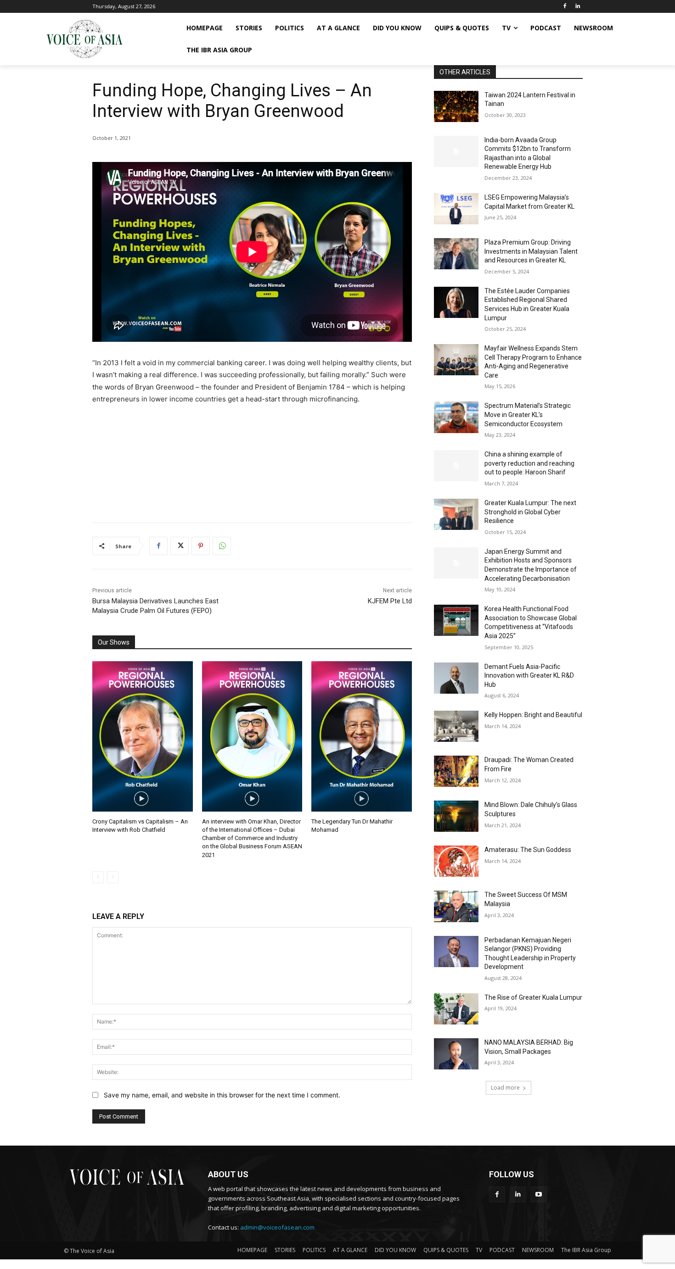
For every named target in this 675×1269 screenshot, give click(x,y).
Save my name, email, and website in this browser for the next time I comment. (222, 1095)
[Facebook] (564, 6)
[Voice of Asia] (84, 39)
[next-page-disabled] (112, 877)
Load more (505, 1087)
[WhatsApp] (222, 546)
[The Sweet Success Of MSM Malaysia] (456, 906)
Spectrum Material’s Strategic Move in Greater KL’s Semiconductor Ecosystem (527, 414)
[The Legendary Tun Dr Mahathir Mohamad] (361, 736)
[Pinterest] (200, 546)
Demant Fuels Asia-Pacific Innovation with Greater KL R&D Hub (529, 675)
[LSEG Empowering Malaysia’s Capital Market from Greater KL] (456, 208)
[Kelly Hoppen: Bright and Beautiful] (456, 726)
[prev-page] (98, 877)
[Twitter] (179, 546)
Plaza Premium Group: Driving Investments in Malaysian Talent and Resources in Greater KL (531, 251)
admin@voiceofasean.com (277, 1227)
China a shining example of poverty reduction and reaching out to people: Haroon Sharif (529, 463)
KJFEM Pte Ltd (390, 601)
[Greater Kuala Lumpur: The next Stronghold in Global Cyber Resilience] (456, 514)
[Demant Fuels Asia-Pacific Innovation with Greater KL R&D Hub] (456, 678)
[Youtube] (538, 1194)
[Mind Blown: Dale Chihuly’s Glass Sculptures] (456, 816)
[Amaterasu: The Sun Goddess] (456, 861)
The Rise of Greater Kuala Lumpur (533, 997)
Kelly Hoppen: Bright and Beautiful (533, 714)
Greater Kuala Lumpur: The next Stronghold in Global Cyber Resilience (530, 511)
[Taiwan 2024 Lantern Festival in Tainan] (456, 106)
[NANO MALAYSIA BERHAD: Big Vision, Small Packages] (456, 1053)
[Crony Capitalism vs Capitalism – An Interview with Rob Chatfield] (142, 736)
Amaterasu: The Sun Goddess (527, 849)
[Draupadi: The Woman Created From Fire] (456, 771)
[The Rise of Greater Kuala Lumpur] (456, 1008)
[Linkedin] (577, 6)
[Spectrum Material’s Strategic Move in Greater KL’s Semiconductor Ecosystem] (456, 417)
